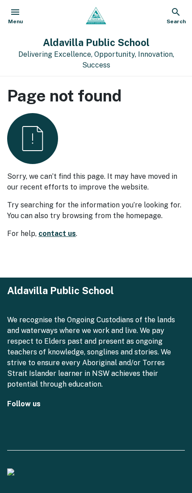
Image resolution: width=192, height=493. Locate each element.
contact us (57, 233)
